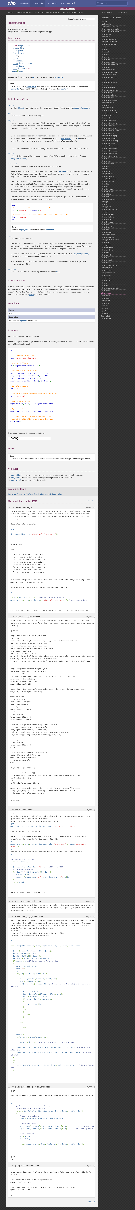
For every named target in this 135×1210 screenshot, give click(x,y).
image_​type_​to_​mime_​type (111, 32)
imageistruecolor (108, 222)
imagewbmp (106, 298)
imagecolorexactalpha (109, 82)
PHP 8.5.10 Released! (67, 8)
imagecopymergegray (109, 110)
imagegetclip (106, 207)
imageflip (105, 186)
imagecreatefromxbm (109, 151)
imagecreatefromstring (110, 141)
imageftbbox (106, 194)
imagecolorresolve (108, 87)
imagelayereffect (108, 227)
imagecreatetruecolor (109, 156)
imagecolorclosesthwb (109, 75)
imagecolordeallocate (109, 77)
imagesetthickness (108, 273)
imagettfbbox (106, 291)
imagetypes (106, 296)
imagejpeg (105, 225)
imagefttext (106, 197)
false (20, 71)
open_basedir (25, 230)
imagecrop (105, 159)
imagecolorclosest (108, 70)
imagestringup (107, 280)
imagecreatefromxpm (109, 153)
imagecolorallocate (108, 62)
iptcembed (105, 306)
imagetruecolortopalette (110, 288)
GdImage (16, 48)
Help (62, 3)
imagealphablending (109, 44)
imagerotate (106, 252)
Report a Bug (57, 494)
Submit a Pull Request (42, 494)
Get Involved (52, 3)
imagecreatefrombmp (109, 123)
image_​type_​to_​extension (110, 29)
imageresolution (107, 250)
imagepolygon (107, 245)
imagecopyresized (108, 115)
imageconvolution (108, 103)
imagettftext (106, 293)
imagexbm (105, 303)
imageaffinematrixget (109, 42)
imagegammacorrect (109, 199)
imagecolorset (107, 93)
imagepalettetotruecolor (110, 240)
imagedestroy (106, 318)
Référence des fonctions (24, 13)
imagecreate (106, 118)
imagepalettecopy (108, 237)
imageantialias (107, 47)
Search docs (104, 3)
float (15, 51)
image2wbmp (106, 34)
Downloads (24, 3)
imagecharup (106, 60)
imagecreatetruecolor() (82, 108)
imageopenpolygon (108, 235)
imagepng (105, 242)
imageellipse (106, 166)
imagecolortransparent (110, 100)
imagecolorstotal (108, 98)
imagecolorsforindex (109, 95)
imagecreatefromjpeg (109, 136)
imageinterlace (107, 219)
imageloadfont (107, 232)
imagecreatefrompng (109, 138)
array (15, 68)
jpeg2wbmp (106, 311)
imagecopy (105, 105)
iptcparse (105, 308)
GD (64, 13)
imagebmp (105, 54)
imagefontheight (107, 189)
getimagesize (106, 24)
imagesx (105, 283)
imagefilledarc (107, 171)
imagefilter (105, 184)
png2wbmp (105, 313)
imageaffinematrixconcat (110, 39)
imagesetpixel (107, 268)
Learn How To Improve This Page (20, 494)
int (14, 56)
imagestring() (66, 138)
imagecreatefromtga (109, 143)
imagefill (105, 169)
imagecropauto (107, 161)
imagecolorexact (107, 80)
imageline (105, 230)
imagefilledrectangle (109, 179)
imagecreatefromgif (108, 133)
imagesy (105, 285)
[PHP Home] (11, 3)
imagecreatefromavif (109, 120)
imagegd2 (105, 204)
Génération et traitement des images (47, 13)
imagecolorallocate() (19, 159)
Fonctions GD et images (75, 13)
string (15, 63)
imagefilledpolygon (108, 176)
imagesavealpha (107, 255)
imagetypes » (122, 13)
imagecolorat (106, 67)
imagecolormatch (108, 85)
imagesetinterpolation (109, 265)
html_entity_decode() (81, 254)
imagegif (105, 212)
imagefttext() (31, 86)
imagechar (105, 57)
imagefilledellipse (108, 174)
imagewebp (106, 301)
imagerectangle (107, 247)
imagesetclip (106, 263)
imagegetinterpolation (109, 209)
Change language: (74, 19)
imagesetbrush (107, 260)
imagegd (105, 202)
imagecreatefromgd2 (109, 128)
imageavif (105, 52)
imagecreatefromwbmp (110, 146)
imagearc (105, 49)
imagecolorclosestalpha (110, 72)
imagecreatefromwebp (109, 148)
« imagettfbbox (107, 13)
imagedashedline (108, 164)
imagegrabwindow (108, 217)
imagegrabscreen (108, 214)
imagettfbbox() (16, 475)
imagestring (106, 278)
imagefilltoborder (108, 181)
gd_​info (104, 21)
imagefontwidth (107, 192)
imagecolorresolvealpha (110, 90)
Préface (11, 13)
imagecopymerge (108, 108)
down (13, 507)
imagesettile (106, 275)
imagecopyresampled (109, 113)
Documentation (38, 3)
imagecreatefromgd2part (110, 131)
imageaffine (106, 37)
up (9, 507)
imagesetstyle (107, 270)
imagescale (106, 258)
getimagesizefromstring (110, 27)
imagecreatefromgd (108, 126)
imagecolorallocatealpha (110, 65)
